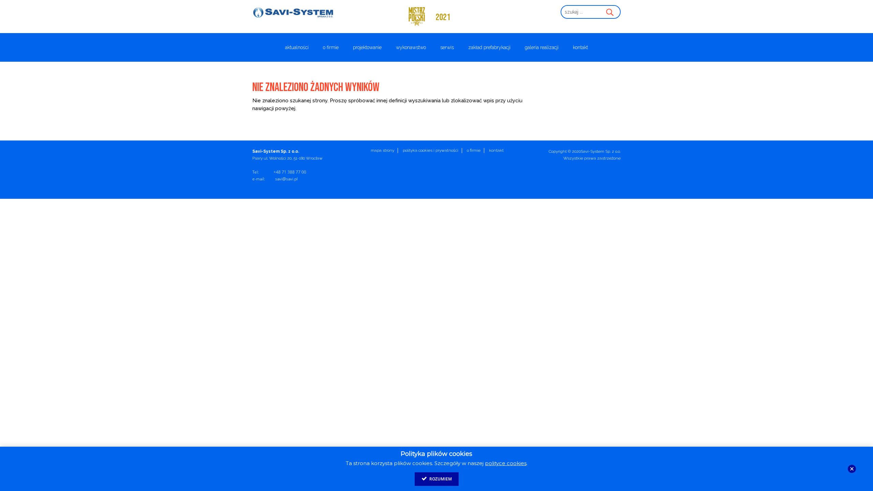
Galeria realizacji (542, 47)
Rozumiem (440, 479)
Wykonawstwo (411, 47)
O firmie (331, 47)
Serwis (447, 47)
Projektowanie (367, 47)
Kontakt (580, 47)
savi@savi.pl (286, 179)
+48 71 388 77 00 (289, 172)
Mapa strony (382, 150)
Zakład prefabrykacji (489, 47)
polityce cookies (506, 463)
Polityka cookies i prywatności (430, 150)
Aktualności (297, 47)
